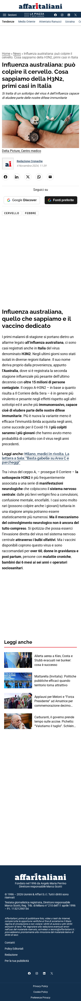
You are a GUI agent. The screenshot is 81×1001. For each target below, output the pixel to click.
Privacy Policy (40, 986)
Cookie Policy (40, 992)
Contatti (10, 942)
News (17, 53)
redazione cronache (30, 161)
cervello (11, 213)
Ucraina (70, 21)
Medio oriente (26, 21)
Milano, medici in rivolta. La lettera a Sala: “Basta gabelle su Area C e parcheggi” (35, 458)
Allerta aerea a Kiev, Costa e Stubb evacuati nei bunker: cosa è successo (53, 660)
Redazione (11, 954)
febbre (30, 213)
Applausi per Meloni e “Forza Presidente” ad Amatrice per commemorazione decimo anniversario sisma (54, 701)
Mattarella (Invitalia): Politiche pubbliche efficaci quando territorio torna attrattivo (55, 681)
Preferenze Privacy (40, 997)
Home (6, 53)
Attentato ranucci (50, 21)
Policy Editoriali (14, 948)
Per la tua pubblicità (17, 960)
